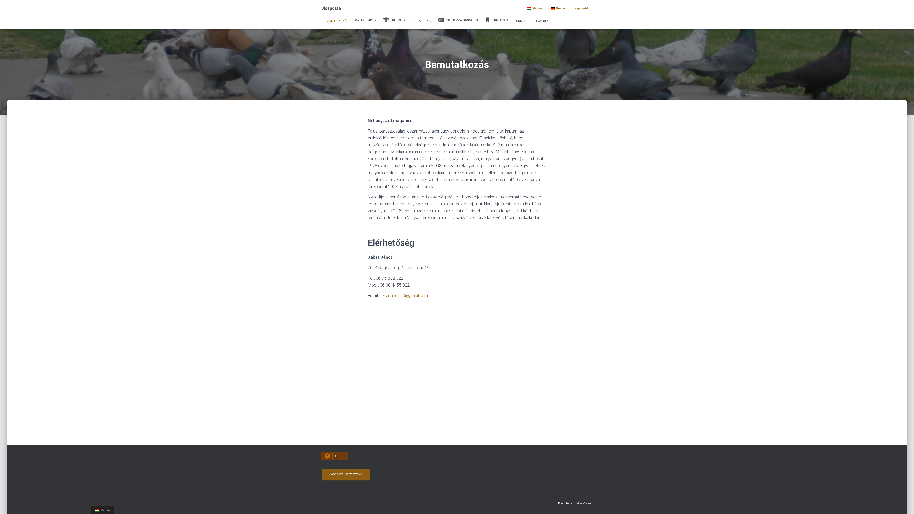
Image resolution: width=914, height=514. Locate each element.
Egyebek (542, 21)
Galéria (423, 21)
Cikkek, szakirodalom (461, 20)
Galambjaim (364, 20)
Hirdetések (499, 20)
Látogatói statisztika (345, 474)
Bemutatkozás (337, 21)
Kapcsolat (581, 8)
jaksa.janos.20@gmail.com (403, 295)
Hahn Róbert (583, 503)
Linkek (521, 21)
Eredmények (399, 20)
